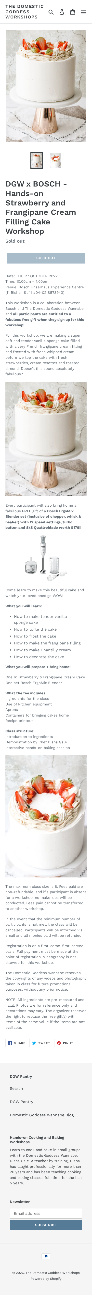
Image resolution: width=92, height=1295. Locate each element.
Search (16, 1088)
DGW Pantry (21, 1101)
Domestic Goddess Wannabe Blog (42, 1115)
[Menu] (83, 11)
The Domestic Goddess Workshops (24, 11)
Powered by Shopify (46, 1278)
